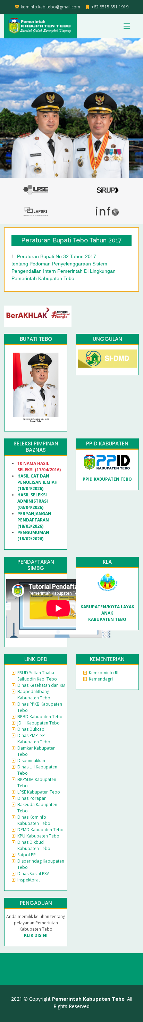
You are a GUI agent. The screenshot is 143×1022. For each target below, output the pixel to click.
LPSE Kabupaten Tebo (38, 792)
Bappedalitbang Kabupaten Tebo (33, 695)
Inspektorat (28, 880)
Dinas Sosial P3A (33, 874)
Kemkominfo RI (103, 673)
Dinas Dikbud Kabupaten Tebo (33, 845)
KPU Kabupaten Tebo (38, 836)
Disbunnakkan (31, 761)
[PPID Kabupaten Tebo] (107, 462)
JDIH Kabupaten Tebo (38, 723)
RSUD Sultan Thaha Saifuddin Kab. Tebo (37, 676)
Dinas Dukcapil (32, 729)
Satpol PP (26, 855)
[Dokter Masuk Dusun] (107, 358)
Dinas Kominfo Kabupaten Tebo (33, 820)
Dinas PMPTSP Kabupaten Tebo (33, 738)
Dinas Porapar (31, 798)
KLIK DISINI (36, 935)
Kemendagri (101, 679)
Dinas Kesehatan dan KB (41, 685)
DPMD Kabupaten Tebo (40, 830)
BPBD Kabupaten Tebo (39, 717)
